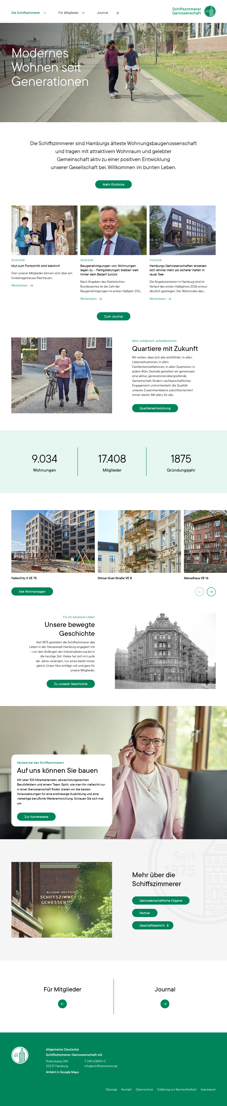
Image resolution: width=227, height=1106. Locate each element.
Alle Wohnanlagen (32, 591)
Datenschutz (144, 1089)
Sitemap (111, 1089)
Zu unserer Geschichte (70, 684)
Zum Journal (113, 316)
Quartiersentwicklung (155, 408)
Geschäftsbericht (152, 925)
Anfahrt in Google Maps (62, 1072)
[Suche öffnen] (118, 13)
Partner (145, 913)
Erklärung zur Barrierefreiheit (176, 1089)
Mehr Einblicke (113, 184)
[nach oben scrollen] (219, 1098)
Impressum (208, 1089)
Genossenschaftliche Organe (161, 900)
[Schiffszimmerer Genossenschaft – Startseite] (194, 11)
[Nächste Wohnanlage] (211, 591)
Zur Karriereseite (36, 817)
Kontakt (126, 1089)
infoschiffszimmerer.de (100, 1066)
